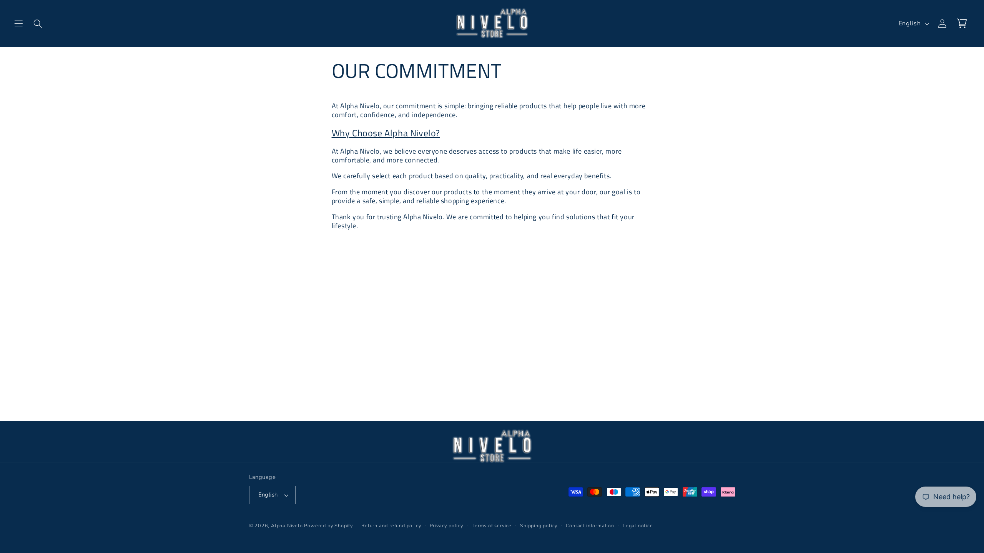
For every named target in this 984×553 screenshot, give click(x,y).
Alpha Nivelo (287, 525)
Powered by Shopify (328, 525)
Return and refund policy (391, 525)
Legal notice (638, 525)
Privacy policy (446, 525)
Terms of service (492, 525)
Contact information (590, 525)
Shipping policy (538, 525)
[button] (18, 23)
